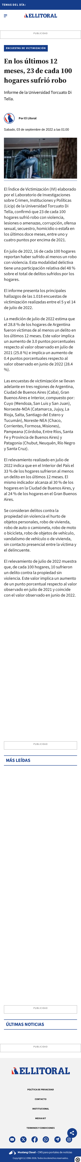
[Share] (72, 1133)
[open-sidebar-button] (5, 15)
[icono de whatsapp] (46, 1139)
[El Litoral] (40, 16)
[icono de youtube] (12, 1139)
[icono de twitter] (23, 1139)
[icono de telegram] (57, 1139)
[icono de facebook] (34, 1139)
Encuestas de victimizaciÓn (26, 48)
